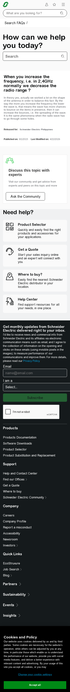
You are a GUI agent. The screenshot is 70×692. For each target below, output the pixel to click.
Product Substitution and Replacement (29, 455)
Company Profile (14, 521)
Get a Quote (11, 485)
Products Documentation (19, 437)
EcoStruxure (11, 563)
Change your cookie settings (35, 674)
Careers (8, 515)
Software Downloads (17, 443)
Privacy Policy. (31, 360)
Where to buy (12, 491)
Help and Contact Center (20, 473)
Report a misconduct (17, 527)
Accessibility (11, 533)
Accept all (35, 685)
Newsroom (10, 539)
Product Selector (15, 449)
